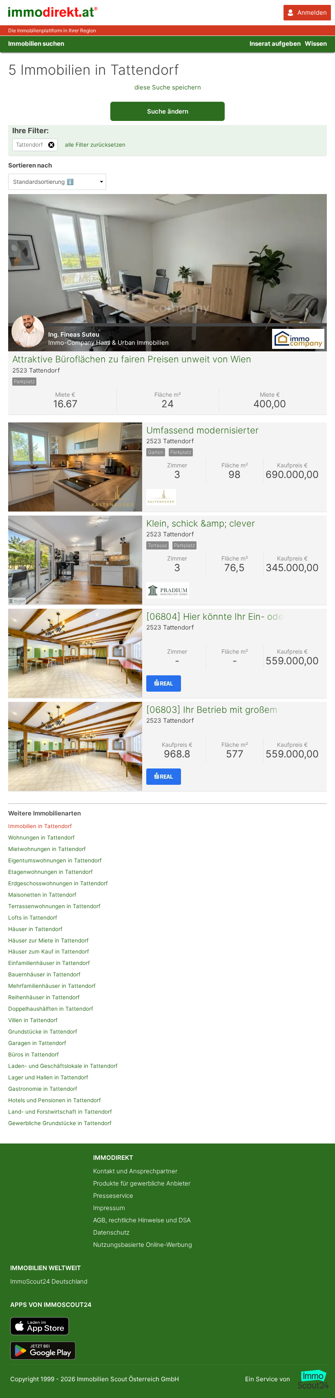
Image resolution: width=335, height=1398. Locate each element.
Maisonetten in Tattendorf (42, 894)
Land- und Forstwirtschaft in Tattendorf (60, 1111)
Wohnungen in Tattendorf (41, 837)
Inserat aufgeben (275, 43)
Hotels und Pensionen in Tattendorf (54, 1100)
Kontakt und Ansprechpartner (135, 1171)
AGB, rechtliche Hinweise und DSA (142, 1220)
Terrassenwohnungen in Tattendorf (54, 906)
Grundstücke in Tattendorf (42, 1031)
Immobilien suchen (36, 43)
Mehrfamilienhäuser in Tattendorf (52, 986)
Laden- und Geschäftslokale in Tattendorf (63, 1066)
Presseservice (113, 1195)
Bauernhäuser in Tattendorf (44, 974)
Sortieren (30, 165)
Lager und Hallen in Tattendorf (48, 1077)
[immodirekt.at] (53, 15)
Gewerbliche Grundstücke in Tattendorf (60, 1123)
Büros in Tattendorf (33, 1054)
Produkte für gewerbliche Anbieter (141, 1183)
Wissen (316, 43)
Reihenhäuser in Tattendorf (44, 997)
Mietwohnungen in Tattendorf (47, 849)
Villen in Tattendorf (33, 1020)
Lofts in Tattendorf (32, 917)
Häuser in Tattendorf (35, 929)
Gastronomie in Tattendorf (42, 1088)
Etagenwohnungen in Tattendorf (50, 872)
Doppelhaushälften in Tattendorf (50, 1008)
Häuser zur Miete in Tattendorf (48, 940)
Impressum (109, 1208)
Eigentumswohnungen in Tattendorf (55, 860)
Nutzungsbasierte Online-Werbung (142, 1244)
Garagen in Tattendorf (37, 1043)
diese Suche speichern (167, 87)
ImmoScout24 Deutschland (48, 1281)
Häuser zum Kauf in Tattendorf (48, 951)
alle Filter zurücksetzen (95, 144)
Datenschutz (111, 1232)
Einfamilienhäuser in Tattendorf (49, 963)
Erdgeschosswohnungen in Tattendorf (58, 883)
